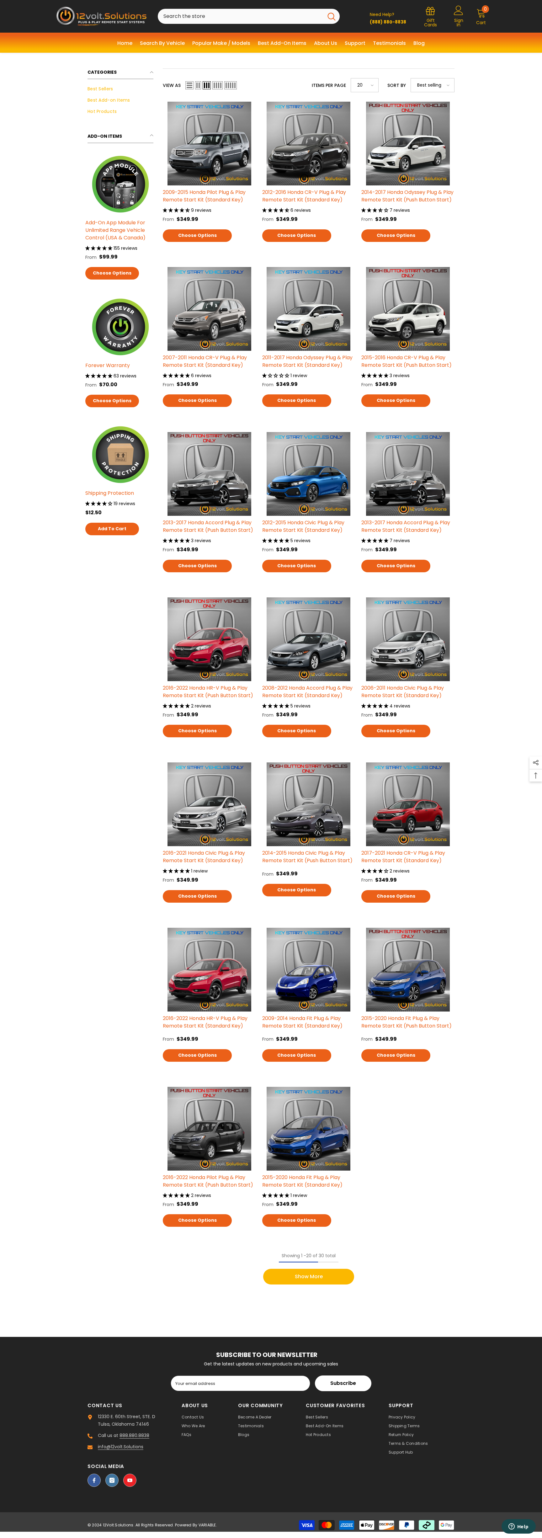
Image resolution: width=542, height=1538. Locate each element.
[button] (189, 85)
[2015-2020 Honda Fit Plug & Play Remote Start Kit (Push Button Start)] (407, 970)
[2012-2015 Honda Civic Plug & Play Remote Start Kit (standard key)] (308, 474)
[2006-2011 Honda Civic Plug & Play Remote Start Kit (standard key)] (407, 639)
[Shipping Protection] (120, 454)
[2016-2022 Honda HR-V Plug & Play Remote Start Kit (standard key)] (209, 970)
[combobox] (241, 16)
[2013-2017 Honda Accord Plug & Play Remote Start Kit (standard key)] (407, 474)
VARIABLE (207, 1525)
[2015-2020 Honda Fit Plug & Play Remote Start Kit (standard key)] (308, 1129)
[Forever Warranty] (120, 327)
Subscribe (343, 1383)
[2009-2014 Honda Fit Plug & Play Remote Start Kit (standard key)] (308, 970)
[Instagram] (112, 1480)
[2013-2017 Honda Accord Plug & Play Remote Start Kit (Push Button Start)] (209, 474)
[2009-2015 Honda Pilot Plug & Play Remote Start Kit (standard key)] (209, 143)
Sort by (396, 85)
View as (172, 85)
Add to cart (112, 529)
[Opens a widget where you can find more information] (518, 1527)
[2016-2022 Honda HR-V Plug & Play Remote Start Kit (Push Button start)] (209, 639)
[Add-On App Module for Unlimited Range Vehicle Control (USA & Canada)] (120, 184)
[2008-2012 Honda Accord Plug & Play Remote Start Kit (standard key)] (308, 639)
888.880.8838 (134, 1435)
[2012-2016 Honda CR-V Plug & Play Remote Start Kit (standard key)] (308, 143)
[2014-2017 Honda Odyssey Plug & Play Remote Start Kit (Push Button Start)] (407, 143)
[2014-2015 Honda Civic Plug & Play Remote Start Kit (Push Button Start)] (308, 804)
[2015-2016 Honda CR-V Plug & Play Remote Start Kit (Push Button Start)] (407, 309)
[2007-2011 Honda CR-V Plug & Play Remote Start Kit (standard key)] (209, 309)
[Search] (249, 16)
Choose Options (112, 273)
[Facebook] (94, 1480)
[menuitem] (120, 88)
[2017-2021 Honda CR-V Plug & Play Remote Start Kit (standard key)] (407, 804)
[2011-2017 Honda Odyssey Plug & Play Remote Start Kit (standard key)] (308, 309)
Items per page (329, 85)
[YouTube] (129, 1480)
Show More (309, 1276)
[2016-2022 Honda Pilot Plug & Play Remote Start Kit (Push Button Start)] (209, 1129)
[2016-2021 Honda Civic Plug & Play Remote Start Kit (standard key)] (209, 804)
